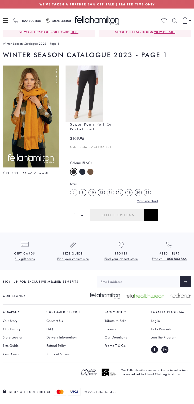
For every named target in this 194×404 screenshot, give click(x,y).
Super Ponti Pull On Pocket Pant (91, 126)
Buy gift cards (25, 259)
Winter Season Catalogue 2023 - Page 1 (31, 43)
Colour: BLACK (81, 163)
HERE (74, 32)
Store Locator (12, 337)
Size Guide (11, 345)
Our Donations (116, 337)
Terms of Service (58, 354)
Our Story (10, 321)
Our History (11, 329)
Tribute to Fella (116, 321)
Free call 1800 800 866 (169, 259)
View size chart (147, 201)
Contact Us (54, 321)
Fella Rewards (161, 329)
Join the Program (163, 337)
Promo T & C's (115, 345)
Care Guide (11, 354)
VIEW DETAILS (164, 32)
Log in (155, 321)
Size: (73, 184)
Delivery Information (61, 337)
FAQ (49, 329)
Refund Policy (56, 345)
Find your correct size (73, 259)
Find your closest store (121, 259)
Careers (110, 329)
